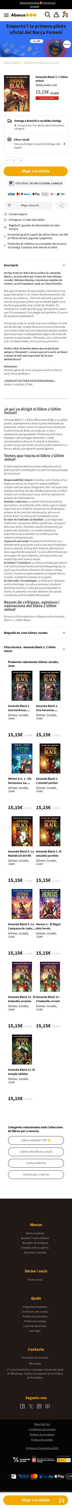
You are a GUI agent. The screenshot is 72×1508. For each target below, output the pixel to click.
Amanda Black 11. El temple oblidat (21, 1072)
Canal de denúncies (35, 1326)
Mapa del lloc (42, 1424)
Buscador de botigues (35, 1243)
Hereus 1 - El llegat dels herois (48, 926)
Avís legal (35, 1331)
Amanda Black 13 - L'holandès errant (48, 999)
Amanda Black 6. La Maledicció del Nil (21, 853)
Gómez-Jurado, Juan (46, 85)
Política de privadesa (35, 1317)
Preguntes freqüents (35, 1307)
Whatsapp (35, 1364)
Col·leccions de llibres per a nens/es (41, 63)
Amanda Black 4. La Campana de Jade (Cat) (21, 928)
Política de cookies (35, 1321)
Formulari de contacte (35, 1358)
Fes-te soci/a (35, 1280)
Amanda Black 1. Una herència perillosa (19, 710)
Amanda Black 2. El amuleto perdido (48, 853)
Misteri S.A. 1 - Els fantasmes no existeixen (19, 783)
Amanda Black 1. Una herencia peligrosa (47, 710)
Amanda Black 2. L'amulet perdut (47, 781)
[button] (56, 15)
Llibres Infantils (12, 63)
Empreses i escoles (35, 1253)
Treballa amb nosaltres (35, 1248)
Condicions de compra (35, 1312)
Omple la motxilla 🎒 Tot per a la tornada (37, 4)
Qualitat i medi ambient (35, 1238)
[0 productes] (65, 16)
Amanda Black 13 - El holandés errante (21, 999)
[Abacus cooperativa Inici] (25, 17)
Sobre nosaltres (35, 1233)
